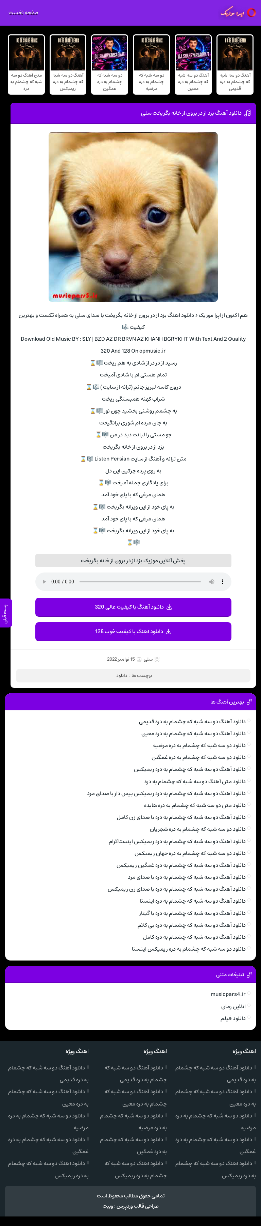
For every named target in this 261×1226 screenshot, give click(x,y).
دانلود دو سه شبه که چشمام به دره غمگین (199, 757)
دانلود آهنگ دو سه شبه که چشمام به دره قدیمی (192, 721)
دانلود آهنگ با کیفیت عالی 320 (129, 607)
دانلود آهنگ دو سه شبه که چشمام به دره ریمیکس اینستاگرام (177, 841)
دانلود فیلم (233, 1018)
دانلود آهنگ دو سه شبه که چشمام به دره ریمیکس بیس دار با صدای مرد (166, 793)
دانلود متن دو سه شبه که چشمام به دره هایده (195, 805)
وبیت (108, 1206)
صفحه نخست (23, 12)
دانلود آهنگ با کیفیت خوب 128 (129, 631)
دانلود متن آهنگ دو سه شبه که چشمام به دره (195, 781)
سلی (148, 659)
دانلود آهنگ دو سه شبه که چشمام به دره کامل (194, 937)
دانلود (121, 676)
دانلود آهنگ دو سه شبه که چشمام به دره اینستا (193, 901)
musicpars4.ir (228, 994)
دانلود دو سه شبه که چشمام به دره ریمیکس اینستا (189, 949)
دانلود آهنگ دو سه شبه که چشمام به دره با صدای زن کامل (181, 817)
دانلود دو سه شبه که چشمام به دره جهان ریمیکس (190, 853)
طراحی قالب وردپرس (138, 1206)
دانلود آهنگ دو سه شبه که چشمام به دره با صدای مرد (187, 877)
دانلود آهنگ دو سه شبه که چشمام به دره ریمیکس (190, 769)
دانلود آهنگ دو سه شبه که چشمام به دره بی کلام (192, 925)
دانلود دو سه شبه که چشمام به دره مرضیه (199, 745)
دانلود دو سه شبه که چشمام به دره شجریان (198, 829)
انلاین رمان (233, 1006)
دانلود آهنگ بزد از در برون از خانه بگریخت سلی (191, 113)
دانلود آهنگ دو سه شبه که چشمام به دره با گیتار (192, 913)
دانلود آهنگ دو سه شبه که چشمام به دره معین (193, 733)
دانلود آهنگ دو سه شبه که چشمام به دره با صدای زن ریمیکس (177, 889)
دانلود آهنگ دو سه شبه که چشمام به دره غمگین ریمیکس (181, 865)
